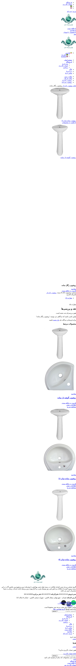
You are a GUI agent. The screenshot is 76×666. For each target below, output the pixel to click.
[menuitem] (71, 6)
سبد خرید (65, 64)
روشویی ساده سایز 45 (67, 560)
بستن (74, 639)
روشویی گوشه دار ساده (68, 157)
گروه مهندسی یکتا (59, 609)
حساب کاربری (63, 66)
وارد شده (56, 320)
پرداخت (65, 67)
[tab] (36, 298)
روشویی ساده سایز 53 (69, 121)
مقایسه (69, 631)
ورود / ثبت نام (67, 633)
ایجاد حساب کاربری (69, 653)
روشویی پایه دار (67, 86)
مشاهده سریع (71, 407)
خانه (74, 86)
